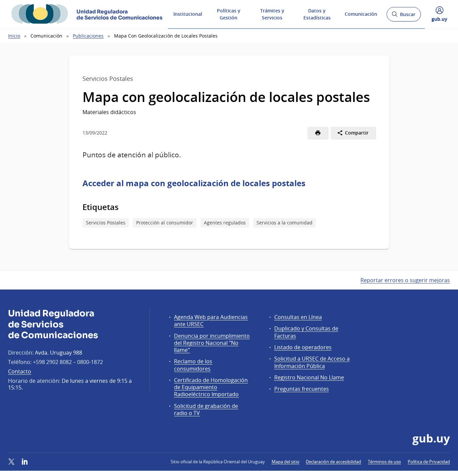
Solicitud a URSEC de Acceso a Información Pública (312, 362)
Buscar (403, 16)
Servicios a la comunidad (284, 222)
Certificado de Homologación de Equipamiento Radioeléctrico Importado (211, 387)
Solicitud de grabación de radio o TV (206, 409)
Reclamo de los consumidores (193, 365)
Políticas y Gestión (228, 14)
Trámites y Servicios (272, 14)
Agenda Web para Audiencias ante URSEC (211, 320)
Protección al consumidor (164, 222)
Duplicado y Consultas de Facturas (306, 332)
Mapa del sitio (285, 462)
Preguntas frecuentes (301, 388)
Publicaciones (88, 36)
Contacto (19, 371)
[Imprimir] (317, 133)
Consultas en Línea (298, 317)
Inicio (14, 36)
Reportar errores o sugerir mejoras (405, 280)
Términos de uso (384, 462)
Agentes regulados (225, 222)
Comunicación (361, 14)
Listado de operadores (303, 347)
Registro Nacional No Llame (309, 377)
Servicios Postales (105, 222)
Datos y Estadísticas (317, 14)
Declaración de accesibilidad (333, 462)
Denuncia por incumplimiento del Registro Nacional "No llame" (212, 343)
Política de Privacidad (429, 462)
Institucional (187, 14)
